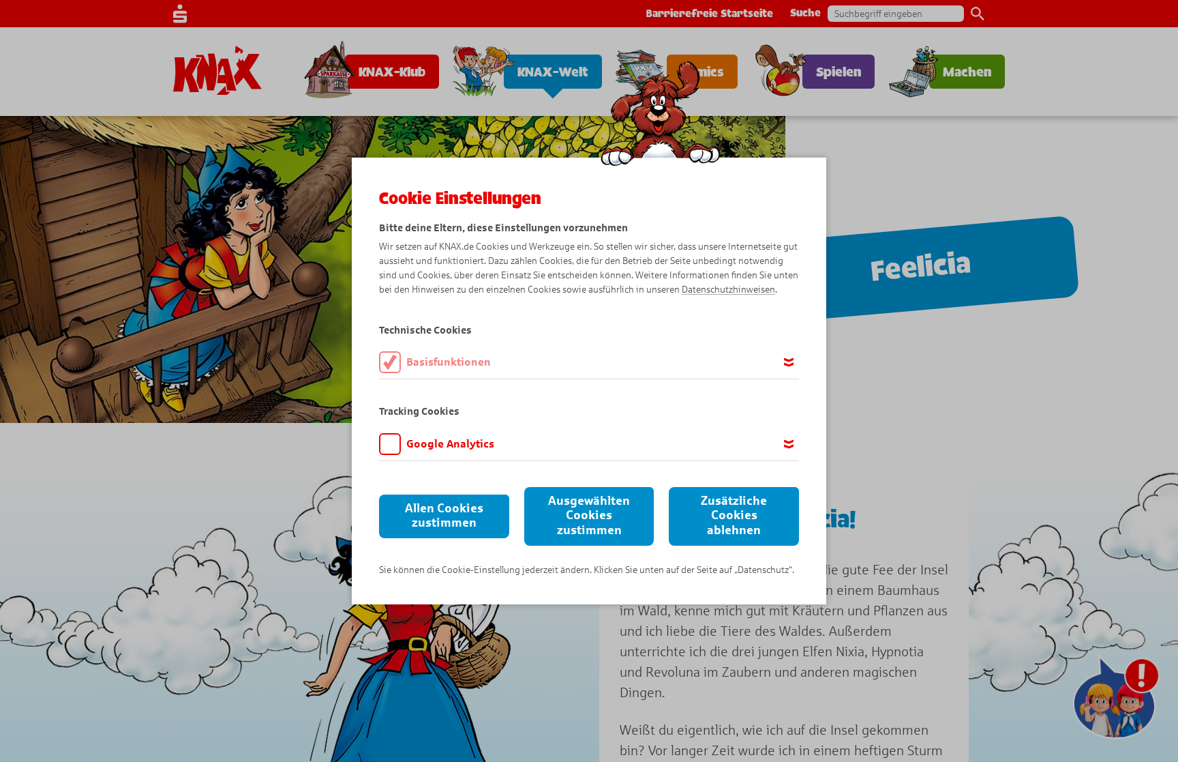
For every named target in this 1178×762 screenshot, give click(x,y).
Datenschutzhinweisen (728, 289)
